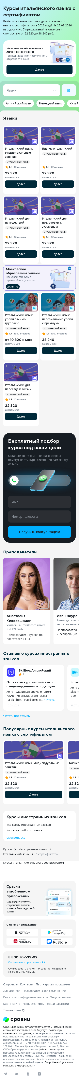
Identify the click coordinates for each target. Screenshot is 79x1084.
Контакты (26, 984)
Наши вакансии (58, 1004)
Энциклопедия (60, 997)
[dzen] (39, 1074)
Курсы (7, 849)
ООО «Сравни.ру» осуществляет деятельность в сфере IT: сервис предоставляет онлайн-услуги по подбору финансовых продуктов (37, 1030)
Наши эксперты (34, 1004)
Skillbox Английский (35, 670)
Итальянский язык (16, 854)
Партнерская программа (53, 984)
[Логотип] (39, 1019)
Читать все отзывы (16, 716)
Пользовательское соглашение (44, 991)
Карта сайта (11, 1004)
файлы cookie (47, 1049)
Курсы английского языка (24, 830)
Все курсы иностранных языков (28, 825)
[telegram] (5, 1074)
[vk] (17, 1074)
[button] (39, 56)
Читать (49, 700)
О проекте (10, 984)
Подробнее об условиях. (59, 1062)
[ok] (28, 1074)
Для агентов (11, 991)
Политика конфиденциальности (25, 997)
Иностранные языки (32, 849)
